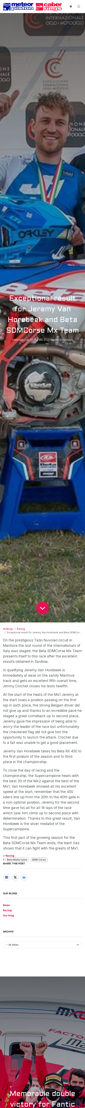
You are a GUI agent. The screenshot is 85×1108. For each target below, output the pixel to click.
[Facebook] (6, 877)
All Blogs (8, 628)
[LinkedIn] (23, 877)
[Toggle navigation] (78, 6)
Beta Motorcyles (17, 859)
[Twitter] (15, 877)
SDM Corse (39, 859)
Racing (21, 628)
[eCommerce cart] (70, 6)
